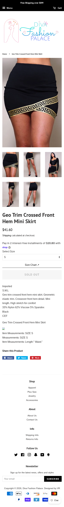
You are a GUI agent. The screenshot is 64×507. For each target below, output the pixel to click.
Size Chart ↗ (32, 265)
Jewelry (32, 396)
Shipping (6, 235)
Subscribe (53, 479)
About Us (32, 415)
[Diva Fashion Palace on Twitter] (16, 455)
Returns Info (32, 439)
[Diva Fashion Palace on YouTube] (42, 455)
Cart (59, 8)
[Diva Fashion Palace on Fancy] (48, 455)
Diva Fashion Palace (33, 488)
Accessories (32, 400)
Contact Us (32, 420)
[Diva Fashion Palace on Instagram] (29, 455)
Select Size (8, 251)
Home (4, 54)
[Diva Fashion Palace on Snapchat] (35, 455)
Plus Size (32, 392)
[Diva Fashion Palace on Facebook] (22, 455)
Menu (9, 8)
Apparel (32, 388)
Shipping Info (32, 435)
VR (58, 488)
